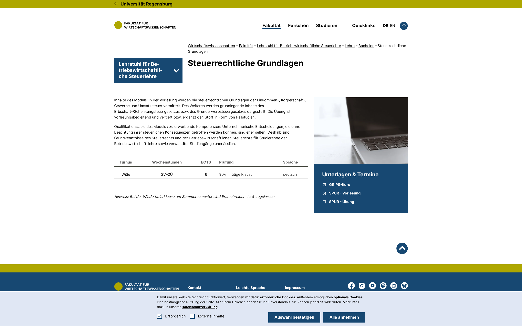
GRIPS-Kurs (339, 184)
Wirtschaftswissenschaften (211, 46)
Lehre (350, 46)
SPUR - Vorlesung (345, 193)
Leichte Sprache (250, 287)
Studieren (326, 25)
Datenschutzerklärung (200, 307)
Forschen (298, 25)
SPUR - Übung (341, 201)
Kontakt (194, 287)
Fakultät (271, 25)
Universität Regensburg (147, 4)
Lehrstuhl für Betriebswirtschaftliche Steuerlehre (299, 46)
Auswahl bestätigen (294, 317)
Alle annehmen (344, 317)
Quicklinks (363, 25)
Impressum (295, 287)
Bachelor (366, 46)
